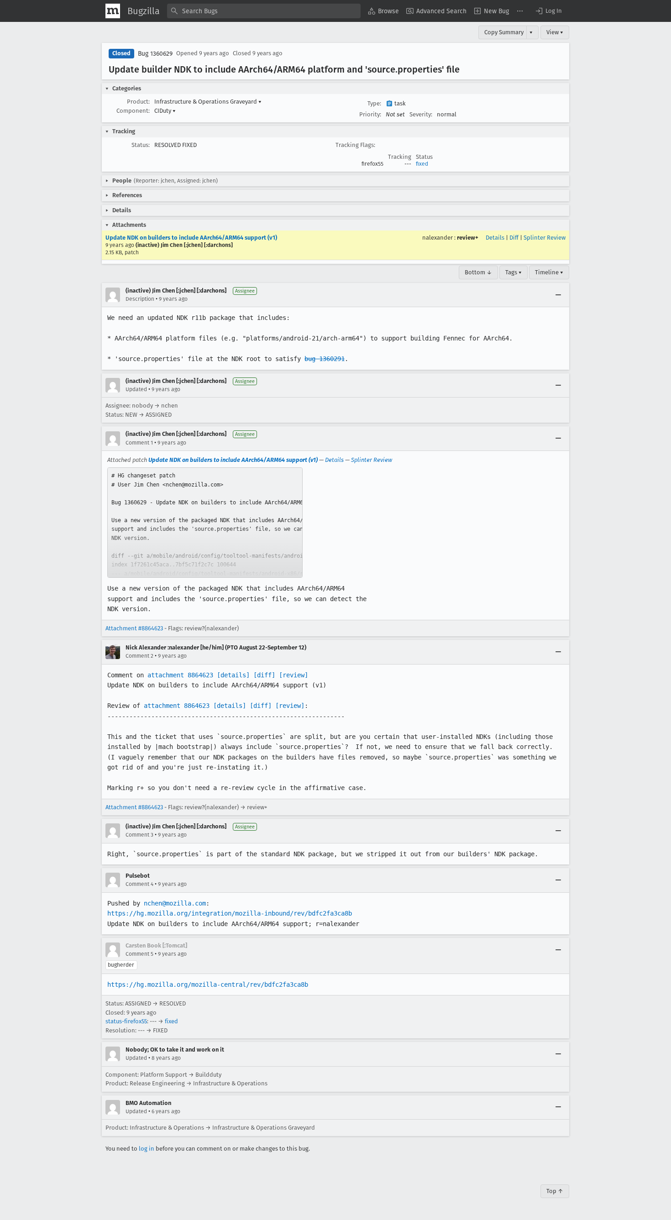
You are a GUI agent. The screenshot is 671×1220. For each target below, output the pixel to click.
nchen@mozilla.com (175, 903)
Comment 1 (139, 443)
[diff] (264, 675)
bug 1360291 (324, 358)
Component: (133, 110)
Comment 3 (139, 835)
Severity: (420, 114)
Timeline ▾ (549, 272)
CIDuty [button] (165, 110)
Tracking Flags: (355, 144)
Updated (136, 389)
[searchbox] (264, 11)
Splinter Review (545, 237)
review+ (467, 237)
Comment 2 (139, 656)
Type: (374, 103)
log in (146, 1148)
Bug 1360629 (155, 54)
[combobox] (264, 11)
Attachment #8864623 (134, 628)
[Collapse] (558, 295)
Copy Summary (504, 32)
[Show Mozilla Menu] (112, 11)
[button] (548, 11)
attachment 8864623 (180, 675)
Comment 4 (139, 884)
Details (495, 237)
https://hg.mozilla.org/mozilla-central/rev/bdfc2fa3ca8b (207, 984)
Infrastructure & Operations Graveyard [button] (208, 101)
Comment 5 (139, 954)
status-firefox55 (126, 1021)
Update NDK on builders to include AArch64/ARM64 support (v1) (191, 237)
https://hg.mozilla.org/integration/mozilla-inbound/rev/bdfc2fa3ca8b (229, 913)
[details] (233, 675)
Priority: (370, 114)
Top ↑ (554, 1191)
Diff (514, 237)
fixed (422, 164)
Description (140, 299)
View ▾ (554, 32)
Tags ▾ (513, 272)
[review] (293, 675)
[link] (205, 522)
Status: (140, 144)
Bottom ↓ (478, 272)
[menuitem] (383, 11)
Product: (138, 101)
